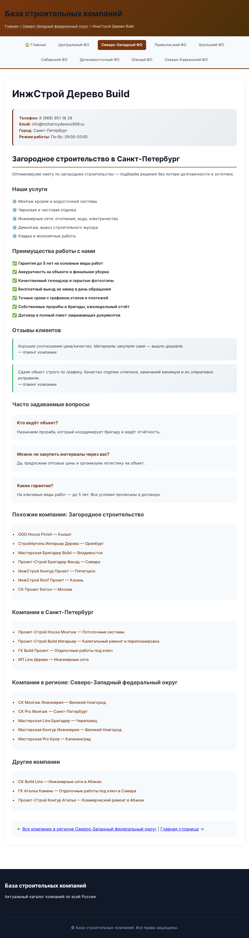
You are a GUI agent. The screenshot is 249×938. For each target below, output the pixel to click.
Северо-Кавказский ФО (186, 59)
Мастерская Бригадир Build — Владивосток (60, 552)
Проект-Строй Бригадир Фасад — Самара (59, 561)
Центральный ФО (73, 44)
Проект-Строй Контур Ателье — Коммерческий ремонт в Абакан (81, 800)
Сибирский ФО (54, 59)
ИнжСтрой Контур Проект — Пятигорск (56, 571)
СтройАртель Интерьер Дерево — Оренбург (61, 543)
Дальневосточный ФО (100, 59)
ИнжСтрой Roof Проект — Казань (50, 580)
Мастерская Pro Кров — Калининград (54, 738)
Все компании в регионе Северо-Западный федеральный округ (89, 829)
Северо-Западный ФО (121, 44)
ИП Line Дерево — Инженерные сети (53, 659)
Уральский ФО (211, 44)
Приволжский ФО (171, 44)
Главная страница (179, 829)
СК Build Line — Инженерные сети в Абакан (59, 781)
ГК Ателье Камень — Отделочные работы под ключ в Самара (77, 790)
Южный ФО (142, 59)
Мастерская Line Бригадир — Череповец (57, 720)
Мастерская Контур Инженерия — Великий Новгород (70, 729)
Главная (11, 26)
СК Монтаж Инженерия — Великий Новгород (62, 702)
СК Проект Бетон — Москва (45, 589)
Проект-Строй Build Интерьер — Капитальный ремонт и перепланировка (88, 641)
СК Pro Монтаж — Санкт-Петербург (53, 711)
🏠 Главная (35, 44)
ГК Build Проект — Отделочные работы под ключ (65, 650)
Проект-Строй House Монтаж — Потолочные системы (71, 631)
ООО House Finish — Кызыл (44, 534)
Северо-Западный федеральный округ (55, 26)
